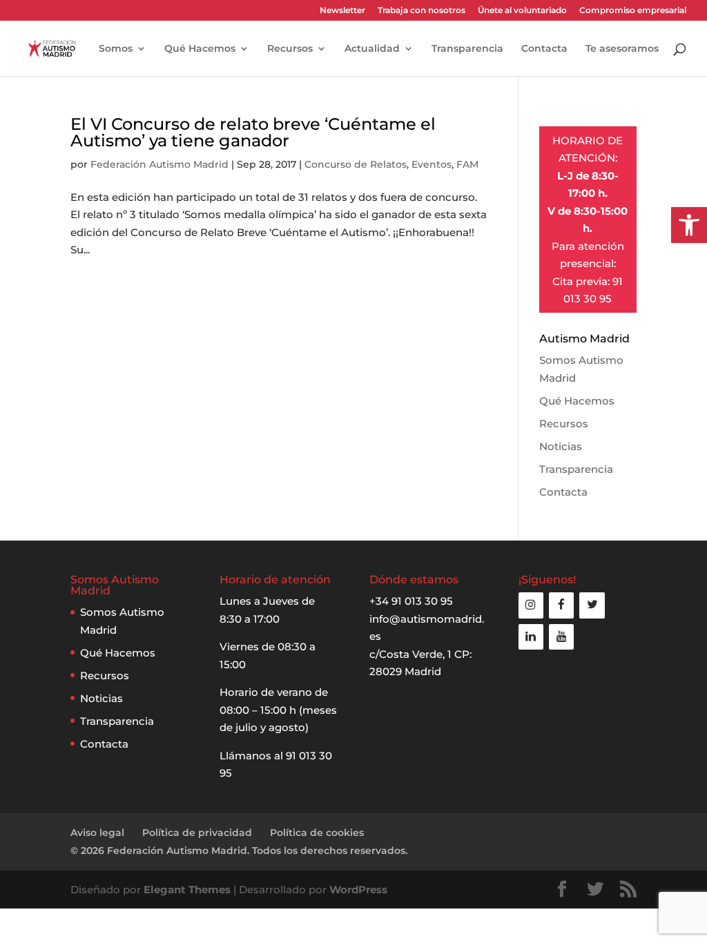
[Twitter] (591, 605)
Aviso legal (97, 832)
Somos (116, 49)
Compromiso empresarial (632, 10)
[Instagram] (531, 605)
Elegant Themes (187, 889)
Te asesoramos (622, 49)
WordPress (358, 889)
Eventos (431, 164)
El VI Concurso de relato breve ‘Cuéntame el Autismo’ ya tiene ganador (253, 132)
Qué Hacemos (199, 49)
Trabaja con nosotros (421, 10)
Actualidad (372, 49)
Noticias (560, 446)
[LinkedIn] (531, 637)
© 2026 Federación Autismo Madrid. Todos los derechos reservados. (238, 850)
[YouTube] (561, 637)
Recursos (290, 49)
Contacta (544, 49)
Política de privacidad (197, 832)
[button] (689, 225)
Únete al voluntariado (522, 10)
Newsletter (342, 10)
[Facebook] (561, 605)
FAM (467, 164)
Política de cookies (317, 832)
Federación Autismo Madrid (159, 164)
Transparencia (467, 49)
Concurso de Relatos (355, 164)
